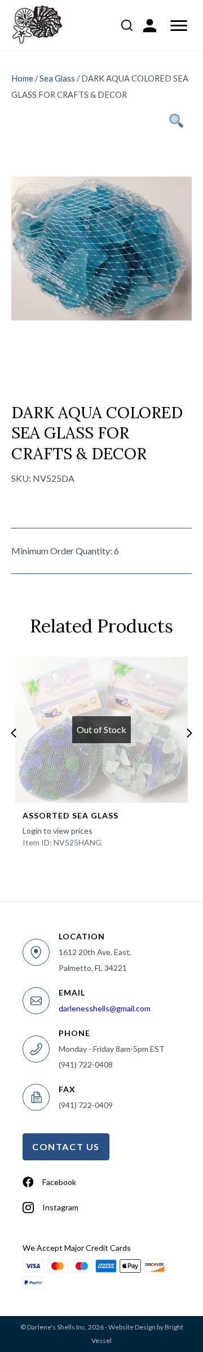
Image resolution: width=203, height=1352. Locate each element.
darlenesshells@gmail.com (105, 1008)
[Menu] (179, 25)
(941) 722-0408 (86, 1064)
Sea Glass (57, 78)
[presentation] (13, 733)
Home (22, 78)
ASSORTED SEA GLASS (70, 815)
